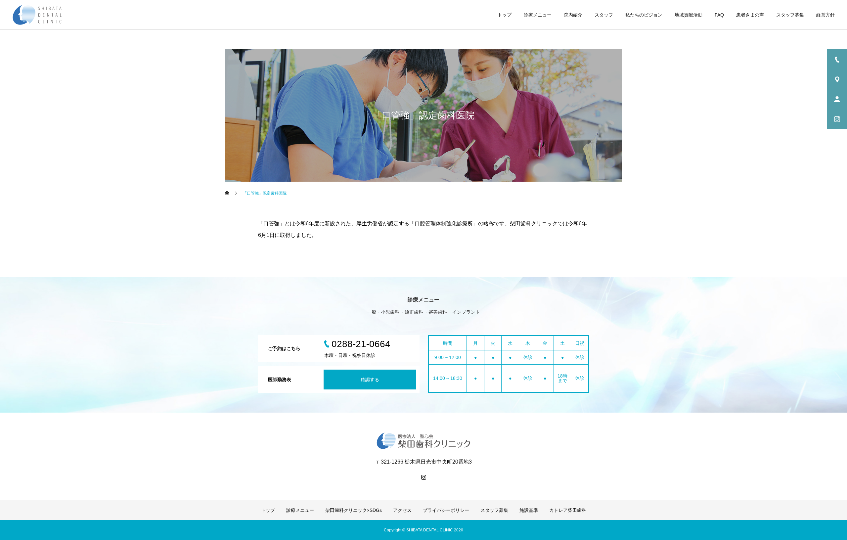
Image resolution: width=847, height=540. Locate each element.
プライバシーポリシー (446, 510)
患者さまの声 (750, 15)
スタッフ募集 (790, 15)
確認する (370, 379)
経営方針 (825, 15)
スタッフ (604, 15)
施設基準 (528, 510)
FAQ (719, 15)
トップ (505, 15)
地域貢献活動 (688, 15)
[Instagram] (423, 477)
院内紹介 (573, 15)
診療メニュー (538, 15)
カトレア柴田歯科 (567, 510)
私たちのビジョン (643, 15)
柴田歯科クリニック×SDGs (353, 510)
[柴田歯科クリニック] (37, 15)
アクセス (402, 510)
